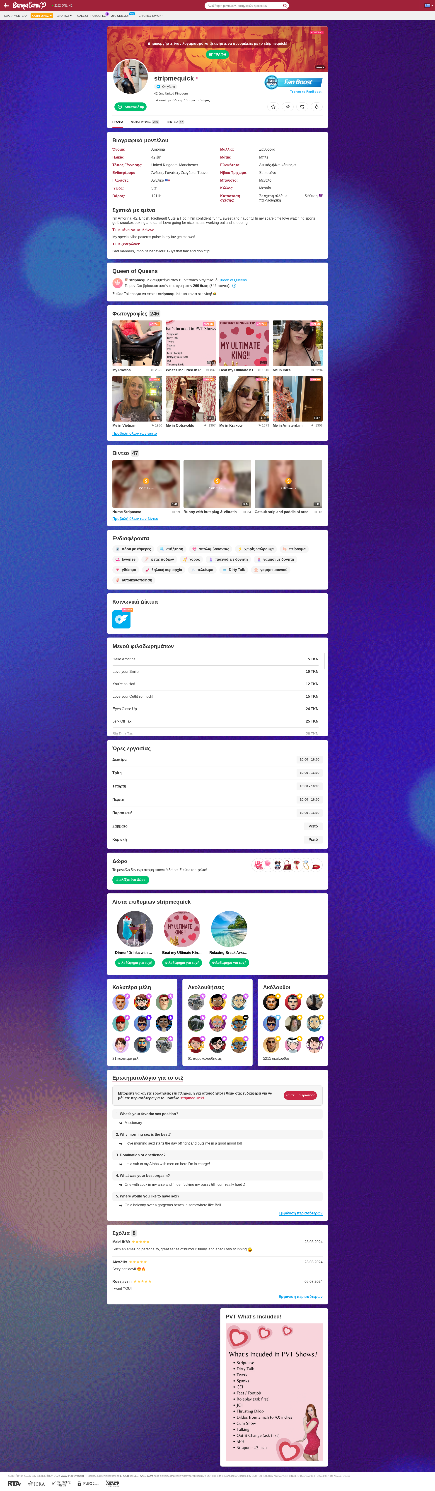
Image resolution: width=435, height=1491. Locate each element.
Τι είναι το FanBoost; (306, 91)
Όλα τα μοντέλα (15, 15)
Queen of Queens (232, 280)
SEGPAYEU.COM (143, 1475)
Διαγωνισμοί (119, 15)
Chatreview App (150, 15)
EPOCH (124, 1475)
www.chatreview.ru (72, 1475)
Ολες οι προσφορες (91, 15)
